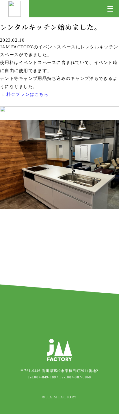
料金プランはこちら (27, 94)
